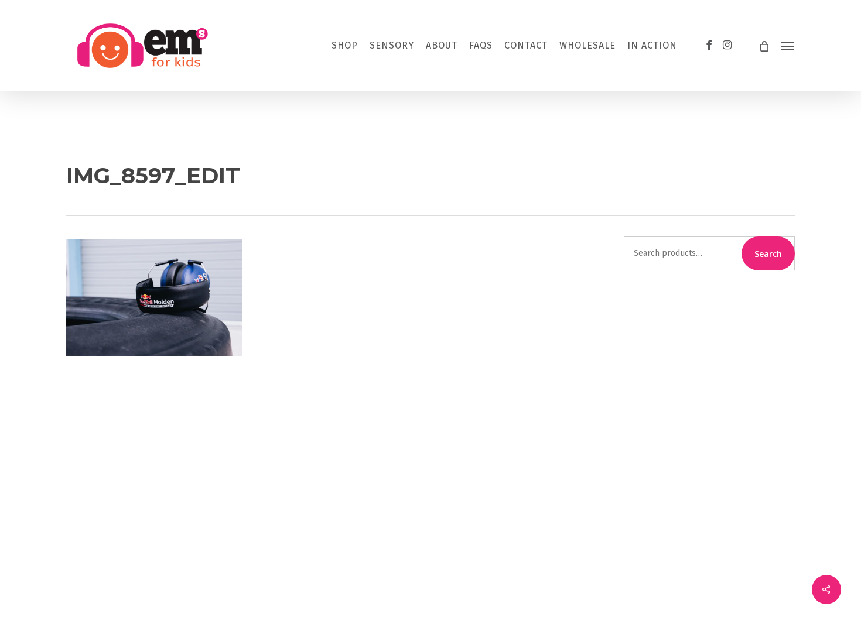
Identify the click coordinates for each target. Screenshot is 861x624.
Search (768, 253)
